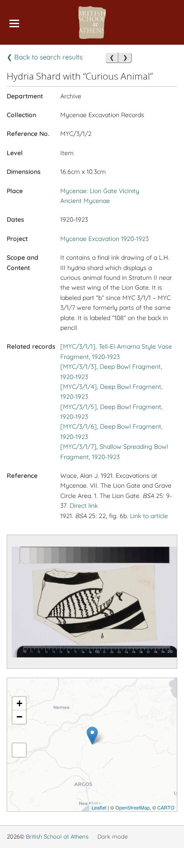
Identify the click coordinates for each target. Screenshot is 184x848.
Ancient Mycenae (85, 201)
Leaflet (99, 807)
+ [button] (19, 703)
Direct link (84, 506)
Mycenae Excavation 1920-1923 (104, 239)
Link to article (149, 516)
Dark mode (112, 836)
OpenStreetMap (132, 807)
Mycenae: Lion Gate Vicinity (99, 191)
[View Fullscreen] (19, 750)
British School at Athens (57, 836)
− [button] (19, 716)
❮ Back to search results (45, 57)
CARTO (166, 807)
